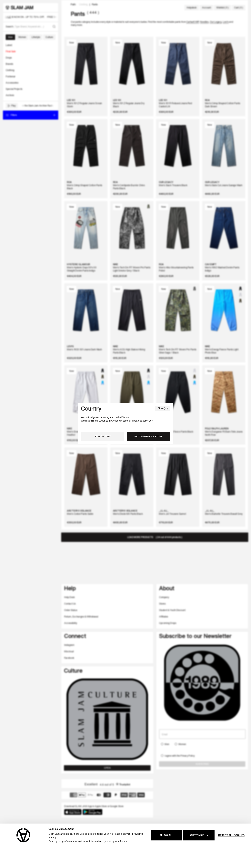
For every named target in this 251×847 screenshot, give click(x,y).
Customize (197, 835)
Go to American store (148, 436)
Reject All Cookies (231, 835)
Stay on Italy (103, 436)
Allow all (166, 835)
